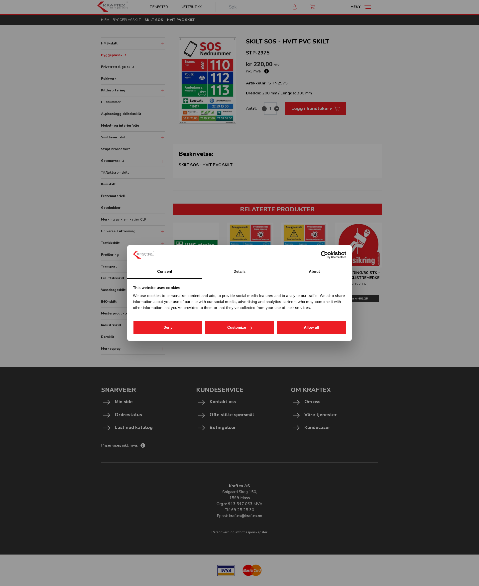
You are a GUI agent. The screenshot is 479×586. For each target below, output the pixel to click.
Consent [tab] (164, 271)
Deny (167, 327)
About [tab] (314, 271)
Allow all (311, 327)
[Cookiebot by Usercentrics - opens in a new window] (324, 255)
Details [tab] (240, 271)
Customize (236, 327)
